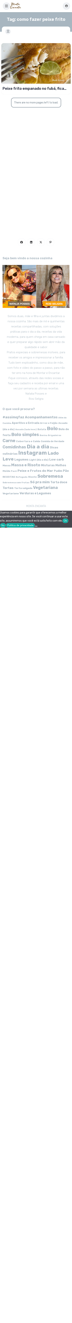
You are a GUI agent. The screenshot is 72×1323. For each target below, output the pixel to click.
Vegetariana (45, 487)
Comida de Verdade (52, 441)
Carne (9, 440)
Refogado (22, 477)
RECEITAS (9, 476)
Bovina (43, 435)
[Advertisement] (36, 186)
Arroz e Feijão (49, 423)
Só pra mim (40, 482)
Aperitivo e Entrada (25, 423)
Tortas (8, 488)
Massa (7, 465)
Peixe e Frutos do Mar (35, 471)
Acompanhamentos (41, 417)
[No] (36, 526)
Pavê (14, 471)
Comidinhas (14, 447)
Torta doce (58, 482)
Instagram (32, 453)
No (3, 525)
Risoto (32, 476)
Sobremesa (50, 476)
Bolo (52, 428)
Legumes (21, 459)
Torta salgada (23, 488)
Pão (66, 471)
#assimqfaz (13, 417)
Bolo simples (25, 434)
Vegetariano (11, 493)
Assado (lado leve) (26, 429)
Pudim (58, 471)
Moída (6, 471)
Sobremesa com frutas (16, 482)
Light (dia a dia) (39, 459)
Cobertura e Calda (28, 441)
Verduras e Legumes (35, 493)
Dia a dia (38, 446)
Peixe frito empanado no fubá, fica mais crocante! (33, 88)
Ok (65, 520)
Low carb (56, 459)
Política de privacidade (20, 525)
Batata (41, 429)
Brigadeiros (54, 435)
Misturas (48, 465)
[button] (6, 6)
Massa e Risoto (25, 465)
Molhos (60, 465)
